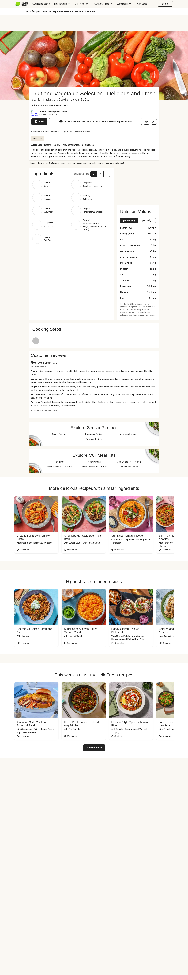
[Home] (27, 12)
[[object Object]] (146, 122)
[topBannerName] (94, 23)
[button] (71, 173)
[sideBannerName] (138, 185)
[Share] (154, 122)
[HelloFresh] (21, 4)
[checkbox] (32, 105)
